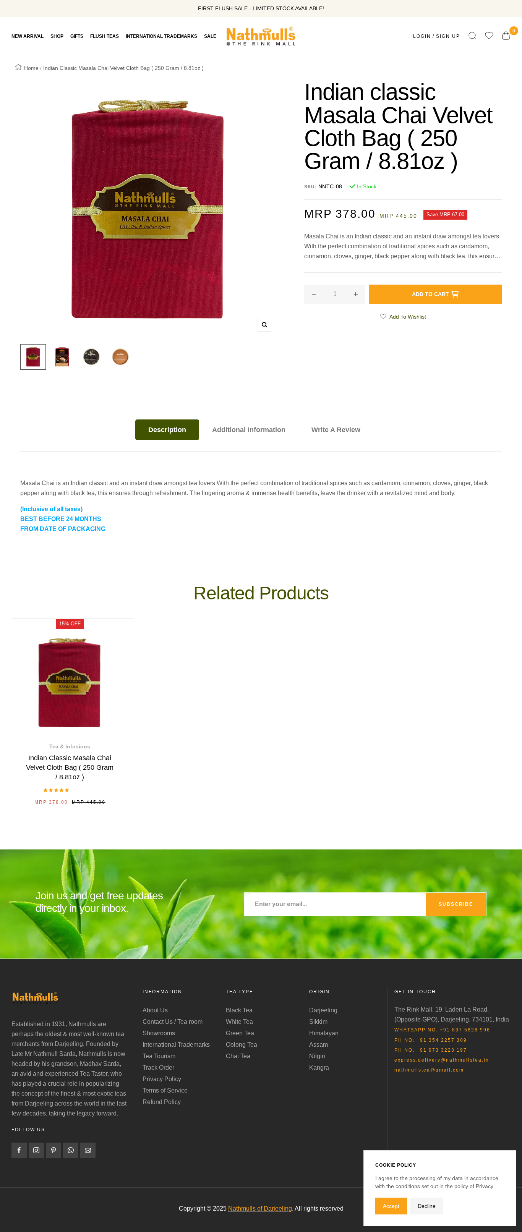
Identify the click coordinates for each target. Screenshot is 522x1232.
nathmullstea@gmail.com (429, 1070)
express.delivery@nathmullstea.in (441, 1060)
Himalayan (324, 1033)
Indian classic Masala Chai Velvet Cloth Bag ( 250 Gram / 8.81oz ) (69, 767)
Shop (56, 36)
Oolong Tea (241, 1044)
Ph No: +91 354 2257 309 (430, 1040)
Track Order (158, 1067)
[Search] (472, 36)
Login (422, 36)
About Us (155, 1010)
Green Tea (240, 1033)
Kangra (319, 1067)
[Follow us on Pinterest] (53, 1150)
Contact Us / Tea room (173, 1021)
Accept (391, 1206)
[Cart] (506, 36)
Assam (318, 1044)
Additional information (248, 430)
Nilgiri (317, 1056)
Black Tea (239, 1010)
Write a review (335, 430)
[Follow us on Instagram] (36, 1150)
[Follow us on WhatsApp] (70, 1150)
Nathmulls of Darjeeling (260, 1208)
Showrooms (159, 1033)
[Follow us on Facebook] (19, 1150)
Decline (427, 1206)
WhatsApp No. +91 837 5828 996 (442, 1030)
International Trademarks (176, 1044)
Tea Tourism (159, 1056)
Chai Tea (238, 1056)
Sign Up (448, 36)
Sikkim (318, 1021)
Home (31, 68)
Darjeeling (323, 1010)
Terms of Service (165, 1090)
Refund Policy (162, 1102)
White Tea (239, 1021)
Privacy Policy (162, 1079)
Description (167, 430)
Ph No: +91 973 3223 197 (430, 1050)
